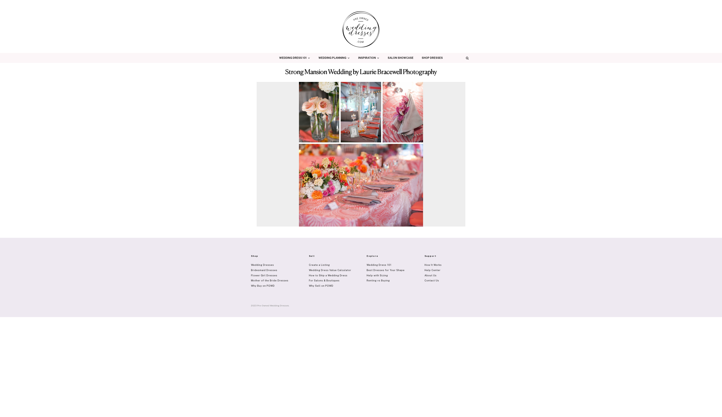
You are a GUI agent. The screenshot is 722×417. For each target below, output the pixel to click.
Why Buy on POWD (263, 285)
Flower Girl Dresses (264, 275)
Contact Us (432, 280)
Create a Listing (319, 265)
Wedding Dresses (262, 265)
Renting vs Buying (378, 280)
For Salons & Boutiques (324, 280)
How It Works (433, 265)
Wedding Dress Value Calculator (330, 270)
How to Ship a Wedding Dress (328, 275)
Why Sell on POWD (321, 285)
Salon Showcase (400, 57)
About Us (431, 275)
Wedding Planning (332, 57)
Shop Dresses (432, 57)
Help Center (433, 270)
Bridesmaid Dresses (264, 270)
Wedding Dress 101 (293, 57)
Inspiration (367, 57)
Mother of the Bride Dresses (269, 280)
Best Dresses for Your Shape (386, 270)
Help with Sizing (377, 275)
